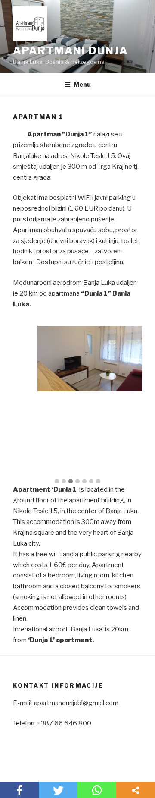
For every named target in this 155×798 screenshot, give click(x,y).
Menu (82, 84)
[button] (56, 481)
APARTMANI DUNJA (70, 50)
